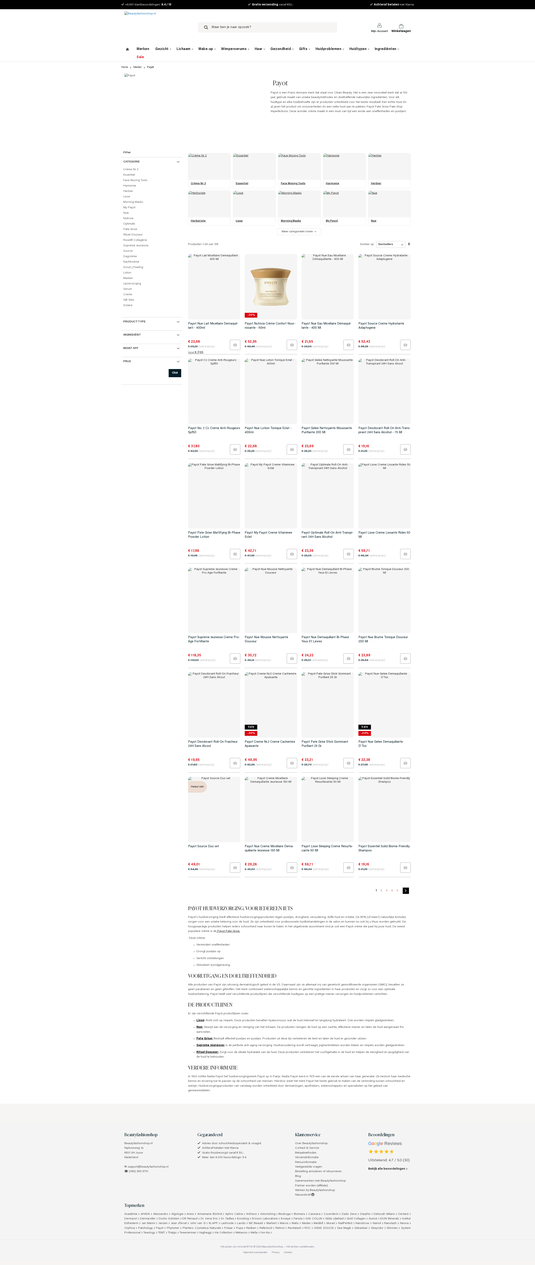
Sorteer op (367, 244)
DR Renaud (189, 1218)
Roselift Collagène (135, 240)
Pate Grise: (204, 1038)
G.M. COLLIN (314, 1218)
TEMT (161, 1232)
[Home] (127, 49)
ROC (307, 1228)
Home (124, 67)
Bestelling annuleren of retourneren (318, 1171)
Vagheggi (205, 1232)
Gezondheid (281, 49)
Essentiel (129, 175)
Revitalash (294, 1228)
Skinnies (392, 1228)
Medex (306, 1223)
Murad (330, 1223)
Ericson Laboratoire (265, 1218)
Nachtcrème (131, 262)
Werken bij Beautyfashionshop (315, 1190)
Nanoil (377, 1223)
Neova (404, 1223)
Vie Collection (223, 1232)
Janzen (163, 1223)
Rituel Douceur (133, 234)
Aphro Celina (234, 1214)
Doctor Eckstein (169, 1218)
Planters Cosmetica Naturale (202, 1228)
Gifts (303, 49)
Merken (143, 49)
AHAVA (145, 1214)
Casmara (314, 1214)
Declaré (403, 1214)
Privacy (276, 1252)
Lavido (241, 1223)
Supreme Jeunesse (135, 245)
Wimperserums (234, 49)
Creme (127, 294)
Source (128, 251)
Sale (140, 57)
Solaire (127, 305)
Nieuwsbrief (303, 1194)
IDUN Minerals (389, 1218)
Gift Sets (128, 300)
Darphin (365, 1214)
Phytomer (173, 1228)
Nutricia (128, 218)
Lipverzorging (132, 283)
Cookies (288, 1252)
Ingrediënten (386, 49)
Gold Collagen (356, 1218)
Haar (259, 49)
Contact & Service (307, 1148)
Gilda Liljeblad (334, 1218)
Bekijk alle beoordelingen (386, 1169)
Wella (253, 1232)
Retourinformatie (306, 1162)
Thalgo (172, 1232)
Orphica (129, 1228)
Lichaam (184, 49)
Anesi (190, 1214)
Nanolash (390, 1223)
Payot (159, 1228)
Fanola (298, 1218)
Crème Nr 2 (130, 169)
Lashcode (227, 1223)
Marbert (271, 1223)
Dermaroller (147, 1218)
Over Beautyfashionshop (311, 1143)
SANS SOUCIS (324, 1228)
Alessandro (160, 1214)
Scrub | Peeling (133, 267)
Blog (298, 1176)
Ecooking (243, 1218)
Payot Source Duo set (203, 846)
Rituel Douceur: (207, 1052)
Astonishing (267, 1214)
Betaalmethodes (305, 1152)
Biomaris (299, 1214)
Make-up (206, 49)
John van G (197, 1223)
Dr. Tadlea (227, 1218)
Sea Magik (344, 1228)
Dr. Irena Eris (209, 1218)
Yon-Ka (265, 1232)
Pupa (239, 1228)
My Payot (129, 207)
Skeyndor (377, 1228)
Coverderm (331, 1214)
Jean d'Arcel (179, 1223)
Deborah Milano (384, 1214)
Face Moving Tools (135, 180)
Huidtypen (358, 49)
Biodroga (284, 1214)
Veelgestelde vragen (308, 1166)
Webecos (241, 1232)
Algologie (177, 1214)
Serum (127, 289)
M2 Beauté (256, 1223)
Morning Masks (133, 202)
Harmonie (129, 185)
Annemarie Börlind (209, 1214)
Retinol (279, 1228)
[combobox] (267, 27)
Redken (251, 1228)
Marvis (284, 1223)
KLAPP (213, 1223)
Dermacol (130, 1218)
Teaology (149, 1232)
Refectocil (266, 1228)
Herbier (128, 191)
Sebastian (361, 1228)
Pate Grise (130, 229)
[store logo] (157, 27)
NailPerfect (345, 1223)
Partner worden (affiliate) (311, 1185)
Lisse (200, 1020)
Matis (295, 1223)
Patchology (145, 1228)
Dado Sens (349, 1214)
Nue (126, 213)
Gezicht (162, 49)
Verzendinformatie (307, 1157)
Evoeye (285, 1218)
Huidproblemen (329, 49)
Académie (130, 1214)
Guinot (373, 1218)
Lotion (127, 272)
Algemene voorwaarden (255, 1252)
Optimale (129, 223)
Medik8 (318, 1223)
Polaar (228, 1228)
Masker (128, 278)
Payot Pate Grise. (228, 931)
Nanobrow (362, 1223)
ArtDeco (251, 1214)
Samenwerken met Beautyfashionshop (320, 1180)
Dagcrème (130, 256)
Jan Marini (148, 1223)
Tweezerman (188, 1232)
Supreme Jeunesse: (210, 1045)
